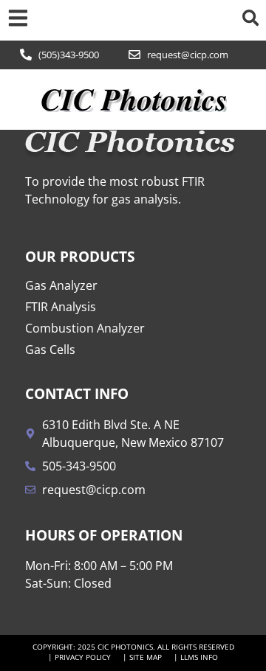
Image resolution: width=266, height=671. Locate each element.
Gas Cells (50, 349)
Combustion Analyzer (85, 328)
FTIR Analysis (60, 306)
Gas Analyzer (61, 285)
